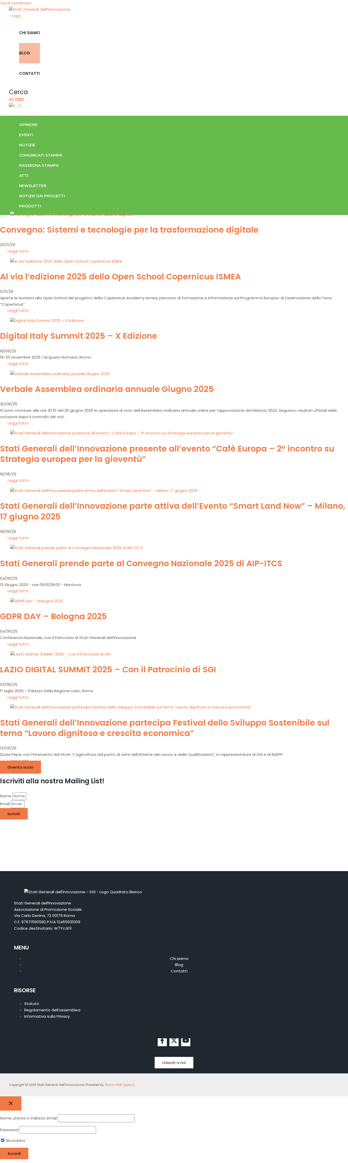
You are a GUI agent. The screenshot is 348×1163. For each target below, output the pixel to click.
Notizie (27, 145)
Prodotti (30, 206)
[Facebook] (162, 1042)
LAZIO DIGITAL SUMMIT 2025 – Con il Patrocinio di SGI (108, 669)
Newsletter (32, 185)
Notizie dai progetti (42, 195)
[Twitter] (174, 1042)
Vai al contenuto (16, 3)
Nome (6, 796)
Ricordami (15, 1140)
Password (9, 1129)
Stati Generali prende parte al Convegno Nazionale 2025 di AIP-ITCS (141, 563)
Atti (23, 175)
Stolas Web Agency (120, 1085)
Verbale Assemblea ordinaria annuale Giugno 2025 (107, 389)
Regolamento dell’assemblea (52, 1010)
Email (5, 803)
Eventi (26, 134)
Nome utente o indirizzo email (28, 1118)
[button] (18, 92)
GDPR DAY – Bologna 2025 (53, 616)
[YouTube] (185, 1042)
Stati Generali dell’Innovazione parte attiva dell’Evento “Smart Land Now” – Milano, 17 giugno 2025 (172, 511)
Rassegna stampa (39, 165)
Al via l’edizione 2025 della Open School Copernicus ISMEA (120, 276)
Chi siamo (29, 32)
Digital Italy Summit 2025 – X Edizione (78, 336)
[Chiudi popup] (10, 1103)
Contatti (29, 73)
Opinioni (28, 124)
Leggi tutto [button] (18, 251)
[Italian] (15, 105)
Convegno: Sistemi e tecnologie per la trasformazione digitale (129, 229)
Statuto (31, 1003)
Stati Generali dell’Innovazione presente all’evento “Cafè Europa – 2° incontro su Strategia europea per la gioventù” (167, 454)
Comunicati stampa (40, 155)
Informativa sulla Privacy (47, 1016)
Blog (24, 53)
